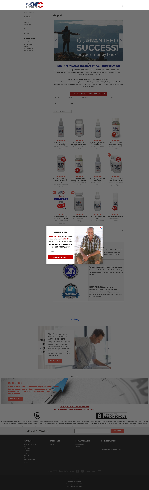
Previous (144, 484)
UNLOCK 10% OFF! (60, 257)
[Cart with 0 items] (124, 5)
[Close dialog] (101, 228)
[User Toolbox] (122, 5)
